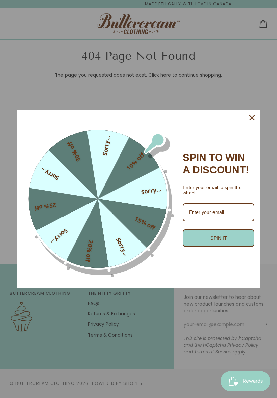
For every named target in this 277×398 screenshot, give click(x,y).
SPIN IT (218, 238)
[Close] (252, 118)
